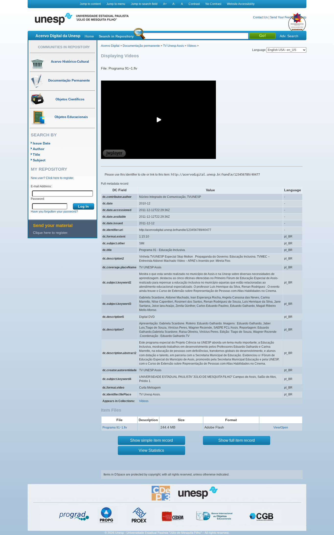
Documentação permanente (141, 46)
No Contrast (213, 4)
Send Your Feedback (284, 17)
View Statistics (151, 450)
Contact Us (260, 17)
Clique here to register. (50, 233)
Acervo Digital (110, 46)
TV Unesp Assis (173, 46)
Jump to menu (115, 4)
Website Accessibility (241, 4)
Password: (38, 199)
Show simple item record (151, 440)
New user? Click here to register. (52, 178)
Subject (39, 160)
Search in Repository (116, 36)
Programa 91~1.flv (114, 427)
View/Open (280, 427)
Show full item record (236, 440)
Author (38, 149)
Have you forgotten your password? (54, 211)
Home (89, 36)
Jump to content (90, 4)
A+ (165, 4)
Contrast (194, 4)
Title (36, 154)
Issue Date (41, 143)
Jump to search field (144, 4)
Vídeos (191, 46)
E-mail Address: (41, 186)
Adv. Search (289, 36)
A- (173, 4)
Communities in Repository (64, 47)
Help (303, 17)
